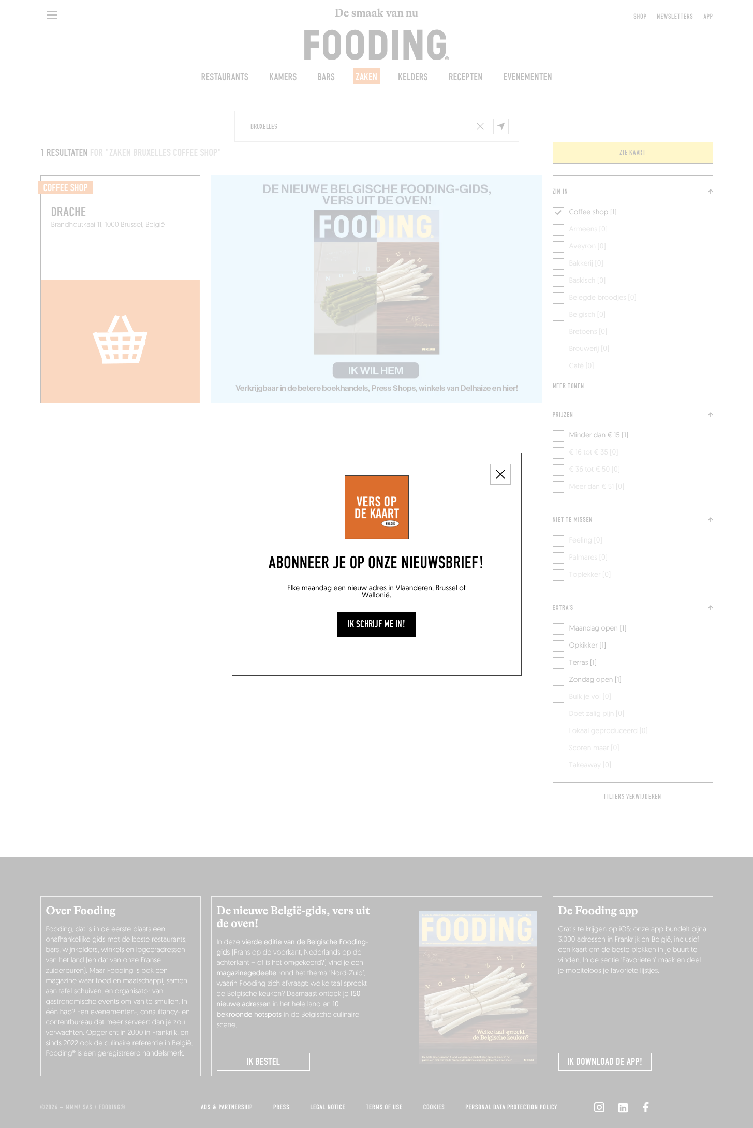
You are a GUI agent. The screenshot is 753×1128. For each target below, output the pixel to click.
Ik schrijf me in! (376, 624)
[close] (500, 474)
